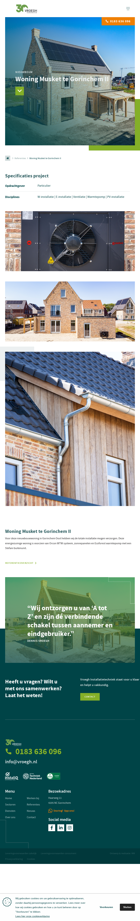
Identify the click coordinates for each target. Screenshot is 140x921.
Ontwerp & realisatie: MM (122, 853)
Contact (90, 696)
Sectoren (10, 804)
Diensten (10, 811)
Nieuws (31, 811)
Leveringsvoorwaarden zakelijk (21, 853)
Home (8, 798)
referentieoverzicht (19, 563)
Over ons (10, 817)
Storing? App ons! (63, 810)
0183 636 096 (120, 21)
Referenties (20, 158)
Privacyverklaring (14, 858)
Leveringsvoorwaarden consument (58, 853)
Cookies (31, 858)
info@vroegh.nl (21, 762)
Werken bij (33, 798)
